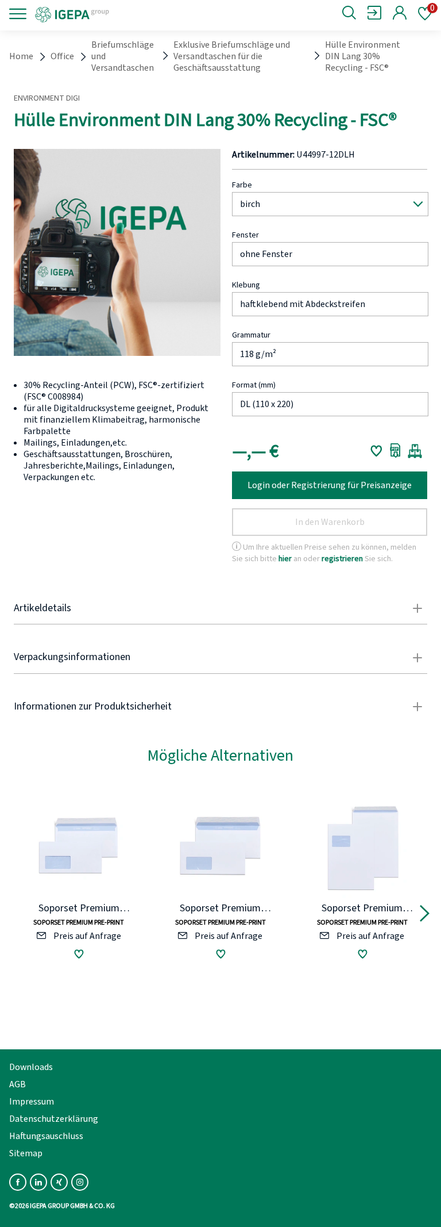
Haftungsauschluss (46, 1136)
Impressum (31, 1101)
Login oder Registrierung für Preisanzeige (329, 485)
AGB (17, 1084)
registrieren (342, 559)
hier (285, 559)
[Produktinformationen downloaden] (395, 451)
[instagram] (79, 1182)
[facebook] (17, 1182)
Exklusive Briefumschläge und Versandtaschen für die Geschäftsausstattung (231, 56)
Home (21, 56)
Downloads (31, 1067)
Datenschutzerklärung (53, 1119)
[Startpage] (110, 14)
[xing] (59, 1182)
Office (62, 56)
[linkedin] (38, 1182)
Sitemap (25, 1153)
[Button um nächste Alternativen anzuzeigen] (424, 915)
